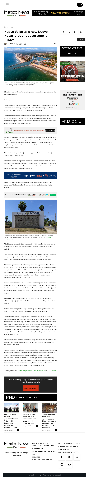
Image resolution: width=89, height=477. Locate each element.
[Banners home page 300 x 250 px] (72, 84)
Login (80, 5)
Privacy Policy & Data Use (69, 452)
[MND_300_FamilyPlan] (72, 112)
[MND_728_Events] (58, 18)
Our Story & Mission (40, 443)
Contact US (63, 449)
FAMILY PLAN (37, 445)
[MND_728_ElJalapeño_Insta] (30, 130)
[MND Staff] (6, 44)
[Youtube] (69, 465)
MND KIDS (36, 451)
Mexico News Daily (34, 475)
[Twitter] (69, 32)
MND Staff (11, 44)
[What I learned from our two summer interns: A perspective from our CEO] (30, 408)
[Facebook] (63, 32)
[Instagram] (81, 32)
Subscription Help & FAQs (69, 443)
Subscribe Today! (30, 388)
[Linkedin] (75, 32)
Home (6, 27)
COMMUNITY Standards (68, 446)
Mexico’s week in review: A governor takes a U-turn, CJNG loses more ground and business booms (11, 421)
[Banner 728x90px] (30, 195)
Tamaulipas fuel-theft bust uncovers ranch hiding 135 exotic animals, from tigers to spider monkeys (49, 421)
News (11, 27)
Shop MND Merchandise (42, 460)
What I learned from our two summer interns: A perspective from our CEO (29, 419)
